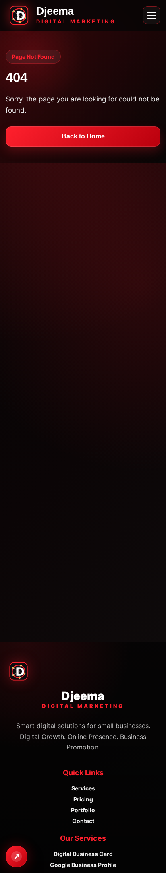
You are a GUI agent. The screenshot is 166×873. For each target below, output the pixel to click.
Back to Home (83, 136)
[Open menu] (151, 15)
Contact (83, 820)
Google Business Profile (83, 864)
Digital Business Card (83, 853)
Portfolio (83, 810)
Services (83, 788)
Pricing (83, 799)
